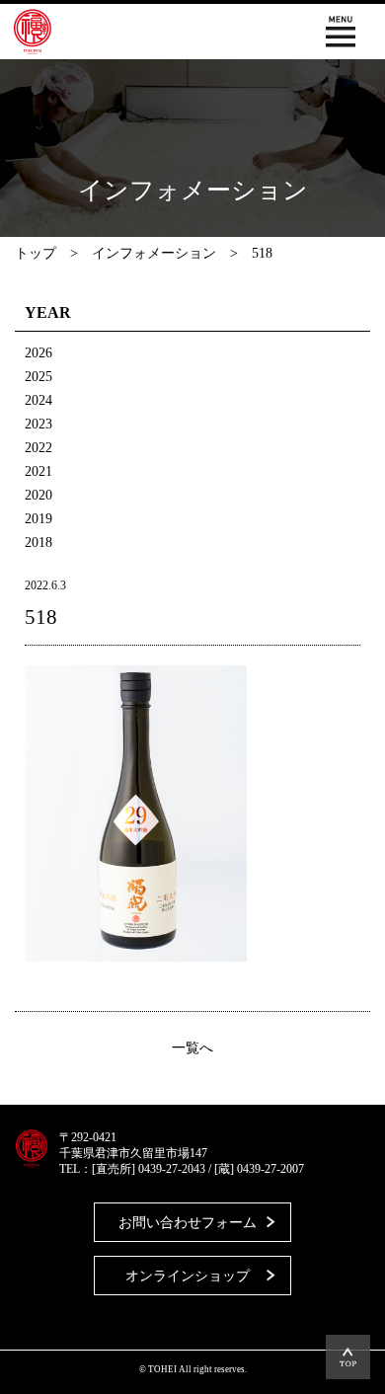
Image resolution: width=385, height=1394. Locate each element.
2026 (38, 353)
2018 (38, 542)
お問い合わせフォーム (187, 1222)
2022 (38, 447)
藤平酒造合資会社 (32, 31)
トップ (35, 253)
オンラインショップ (187, 1276)
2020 (38, 495)
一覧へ (192, 1048)
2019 (38, 518)
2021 (38, 471)
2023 (38, 424)
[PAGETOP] (348, 1357)
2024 (38, 400)
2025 (38, 376)
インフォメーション (154, 253)
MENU (340, 31)
